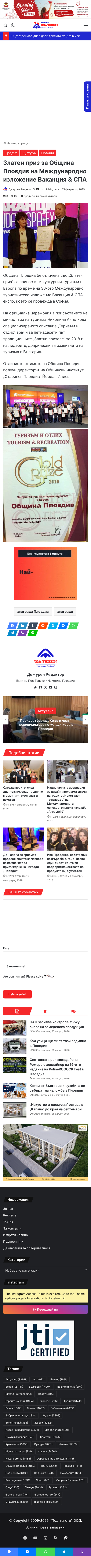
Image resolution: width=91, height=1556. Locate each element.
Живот (36, 1408)
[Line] (31, 633)
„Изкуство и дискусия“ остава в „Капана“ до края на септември (56, 1106)
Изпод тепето (57, 1429)
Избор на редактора (22, 1429)
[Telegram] (11, 633)
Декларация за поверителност (26, 1248)
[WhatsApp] (72, 625)
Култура (29, 153)
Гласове (49, 1401)
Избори (43, 1422)
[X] (45, 687)
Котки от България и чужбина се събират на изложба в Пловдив (57, 1088)
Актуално (16, 1379)
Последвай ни (47, 1309)
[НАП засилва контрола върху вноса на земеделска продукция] (14, 1027)
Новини (47, 153)
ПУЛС (49, 1465)
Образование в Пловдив (55, 1458)
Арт (46, 709)
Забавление (62, 1408)
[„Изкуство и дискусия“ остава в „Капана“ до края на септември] (14, 1110)
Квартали (50, 1437)
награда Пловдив (34, 611)
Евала (13, 1408)
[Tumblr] (31, 625)
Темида (34, 1487)
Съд (12, 1487)
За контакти (12, 1228)
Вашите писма (69, 1386)
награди (66, 611)
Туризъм (58, 1487)
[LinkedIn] (21, 625)
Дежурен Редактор (20, 189)
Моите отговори (19, 1451)
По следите (70, 1473)
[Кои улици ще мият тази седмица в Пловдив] (14, 1046)
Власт (46, 1393)
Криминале (17, 1444)
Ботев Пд (14, 1386)
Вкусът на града (19, 1393)
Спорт (43, 1480)
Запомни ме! (15, 966)
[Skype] (52, 625)
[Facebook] (11, 625)
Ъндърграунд (17, 1501)
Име (6, 948)
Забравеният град (21, 1415)
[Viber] (21, 633)
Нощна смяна (18, 1458)
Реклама (9, 1215)
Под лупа (72, 1465)
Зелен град (17, 1422)
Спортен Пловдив (70, 1480)
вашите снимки (46, 1501)
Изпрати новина (15, 1235)
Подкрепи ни (13, 1241)
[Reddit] (41, 625)
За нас (8, 1209)
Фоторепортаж (47, 1494)
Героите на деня (20, 1401)
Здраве (51, 1415)
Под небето (17, 1473)
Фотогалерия (17, 1494)
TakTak (8, 1222)
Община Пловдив (20, 1465)
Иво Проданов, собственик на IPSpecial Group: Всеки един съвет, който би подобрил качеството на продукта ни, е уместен (67, 863)
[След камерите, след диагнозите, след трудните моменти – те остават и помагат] (23, 771)
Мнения (67, 1444)
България (40, 1386)
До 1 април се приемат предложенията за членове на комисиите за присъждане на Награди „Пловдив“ (23, 863)
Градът (25, 143)
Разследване (18, 1480)
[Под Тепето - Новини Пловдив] (45, 25)
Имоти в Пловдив (20, 1437)
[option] (45, 719)
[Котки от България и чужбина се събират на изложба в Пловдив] (14, 1091)
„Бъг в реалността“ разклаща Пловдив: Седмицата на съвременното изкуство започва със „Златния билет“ (45, 724)
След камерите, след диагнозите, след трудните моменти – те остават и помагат (23, 793)
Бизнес (58, 1379)
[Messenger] (62, 625)
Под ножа (44, 1473)
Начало (11, 143)
